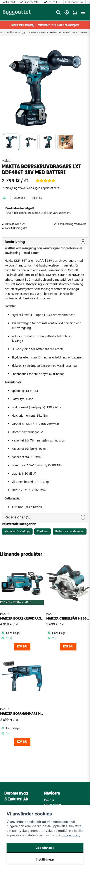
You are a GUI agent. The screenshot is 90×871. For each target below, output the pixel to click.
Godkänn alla (45, 847)
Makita (7, 161)
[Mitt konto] (66, 12)
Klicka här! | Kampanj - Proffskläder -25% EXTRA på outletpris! (45, 25)
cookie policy (70, 835)
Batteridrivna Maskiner (69, 531)
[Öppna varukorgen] (75, 12)
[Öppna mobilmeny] (83, 12)
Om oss (49, 800)
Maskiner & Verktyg (16, 32)
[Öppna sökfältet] (58, 12)
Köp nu (22, 646)
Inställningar (45, 859)
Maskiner (42, 531)
